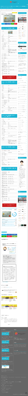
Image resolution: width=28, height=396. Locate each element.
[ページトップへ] (26, 393)
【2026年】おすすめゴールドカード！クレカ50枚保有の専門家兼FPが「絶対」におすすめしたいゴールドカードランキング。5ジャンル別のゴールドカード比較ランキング (22, 57)
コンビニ (19, 113)
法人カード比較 (2, 385)
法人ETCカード (11, 385)
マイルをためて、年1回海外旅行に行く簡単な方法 (22, 68)
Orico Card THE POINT (25, 226)
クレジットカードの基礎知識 (21, 87)
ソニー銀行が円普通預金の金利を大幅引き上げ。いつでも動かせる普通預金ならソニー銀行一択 (22, 64)
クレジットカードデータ (21, 94)
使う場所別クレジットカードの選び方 (22, 137)
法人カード (20, 147)
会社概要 (15, 338)
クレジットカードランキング (21, 103)
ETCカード (20, 76)
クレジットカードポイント (22, 99)
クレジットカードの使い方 (22, 85)
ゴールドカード (20, 115)
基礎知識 (24, 6)
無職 (19, 151)
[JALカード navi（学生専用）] (6, 214)
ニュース (26, 6)
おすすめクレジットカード (4, 6)
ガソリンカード (20, 80)
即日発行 (19, 139)
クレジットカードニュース (21, 97)
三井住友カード (22, 226)
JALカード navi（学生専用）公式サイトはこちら (9, 77)
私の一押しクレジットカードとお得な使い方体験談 (22, 154)
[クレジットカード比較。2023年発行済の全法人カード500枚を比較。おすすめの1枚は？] (22, 46)
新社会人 (19, 145)
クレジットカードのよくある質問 (22, 83)
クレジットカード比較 (9, 6)
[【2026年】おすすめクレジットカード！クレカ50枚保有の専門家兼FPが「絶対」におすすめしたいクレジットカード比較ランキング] (22, 20)
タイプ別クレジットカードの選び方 (22, 118)
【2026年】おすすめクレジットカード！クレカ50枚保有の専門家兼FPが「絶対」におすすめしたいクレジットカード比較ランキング (22, 15)
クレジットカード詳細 (21, 111)
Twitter (9, 324)
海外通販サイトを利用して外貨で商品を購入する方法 (22, 71)
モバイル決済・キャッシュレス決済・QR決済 (22, 132)
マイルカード (20, 129)
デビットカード (20, 120)
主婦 (19, 134)
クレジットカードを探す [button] (21, 207)
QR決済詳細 (20, 78)
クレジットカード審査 (20, 6)
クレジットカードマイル (21, 101)
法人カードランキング (7, 385)
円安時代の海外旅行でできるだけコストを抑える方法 (22, 61)
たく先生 (5, 317)
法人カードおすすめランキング (22, 193)
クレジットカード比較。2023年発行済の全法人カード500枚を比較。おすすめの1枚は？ (22, 49)
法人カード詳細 (20, 149)
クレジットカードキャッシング (22, 92)
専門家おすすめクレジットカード (22, 143)
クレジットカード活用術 (15, 6)
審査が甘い (21, 215)
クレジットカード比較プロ (20, 394)
